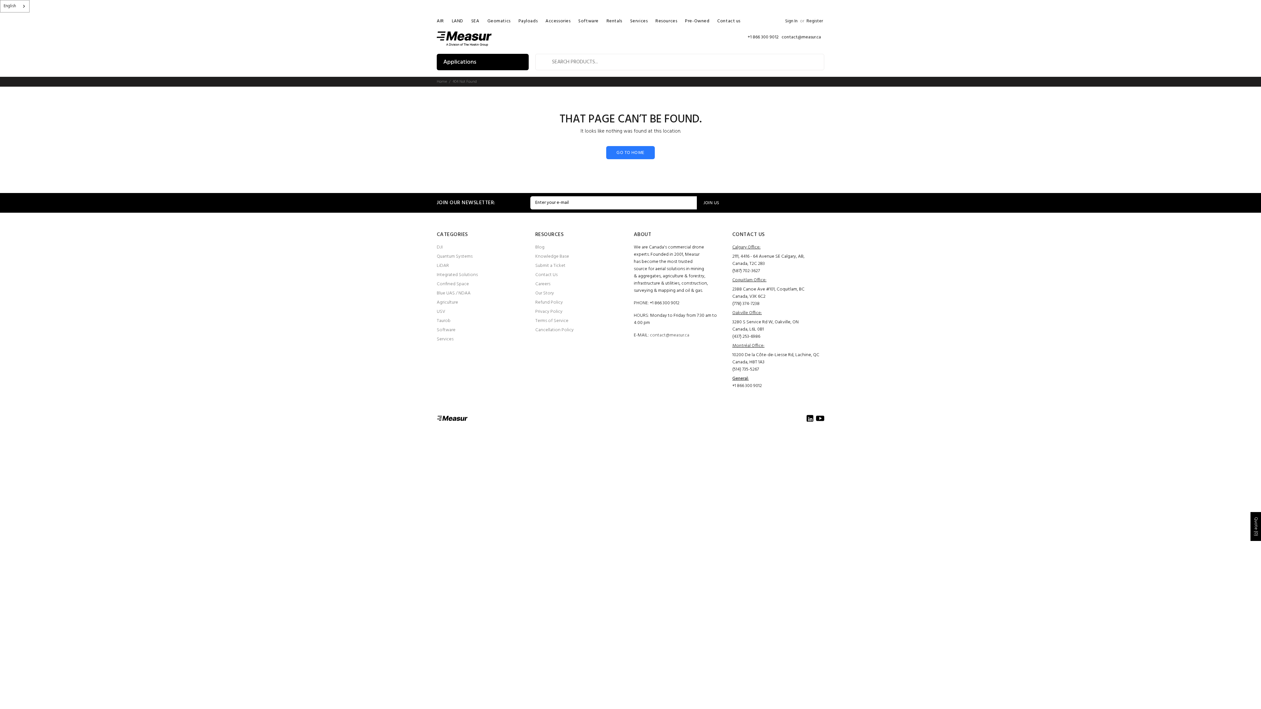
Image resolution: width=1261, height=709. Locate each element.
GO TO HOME (630, 153)
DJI (440, 247)
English (10, 6)
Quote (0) (1256, 526)
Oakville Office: (747, 313)
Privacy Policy (549, 311)
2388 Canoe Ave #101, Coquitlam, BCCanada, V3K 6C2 (768, 293)
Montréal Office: (748, 346)
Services (445, 339)
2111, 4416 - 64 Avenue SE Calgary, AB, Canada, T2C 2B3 (768, 260)
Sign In (791, 21)
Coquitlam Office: (749, 280)
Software (446, 330)
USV (441, 311)
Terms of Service (551, 321)
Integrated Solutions (457, 275)
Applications (459, 62)
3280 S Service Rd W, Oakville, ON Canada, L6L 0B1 (765, 325)
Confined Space (453, 284)
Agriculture (447, 302)
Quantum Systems (455, 256)
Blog (539, 247)
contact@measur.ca (669, 335)
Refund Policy (549, 302)
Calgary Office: (746, 247)
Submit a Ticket (550, 265)
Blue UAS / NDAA (454, 293)
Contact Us (546, 275)
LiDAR (443, 265)
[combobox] (15, 6)
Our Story (544, 293)
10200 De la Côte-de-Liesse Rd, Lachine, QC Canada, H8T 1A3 (775, 358)
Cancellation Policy (554, 330)
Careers (542, 284)
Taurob (444, 321)
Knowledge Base (552, 256)
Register (815, 21)
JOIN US (711, 203)
